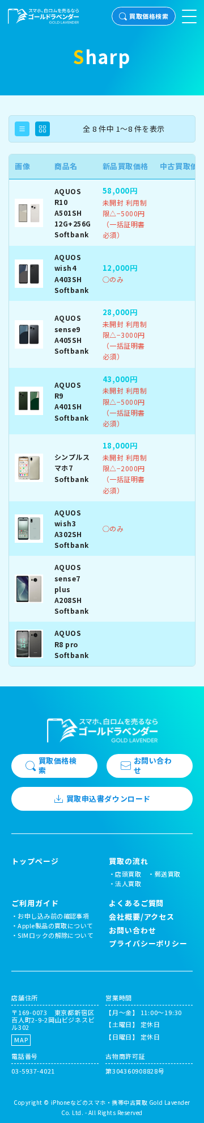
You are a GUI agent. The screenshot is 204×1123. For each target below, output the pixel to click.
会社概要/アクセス (142, 916)
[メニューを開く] (189, 16)
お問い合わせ (153, 765)
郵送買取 (168, 873)
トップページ (34, 861)
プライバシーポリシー (148, 943)
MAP (21, 1039)
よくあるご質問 (136, 903)
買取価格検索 (148, 15)
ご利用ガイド (34, 903)
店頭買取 (128, 873)
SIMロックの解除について (56, 935)
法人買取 (128, 883)
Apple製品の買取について (55, 925)
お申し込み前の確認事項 (53, 915)
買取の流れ (128, 861)
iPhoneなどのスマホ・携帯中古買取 (99, 1102)
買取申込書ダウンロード (108, 798)
